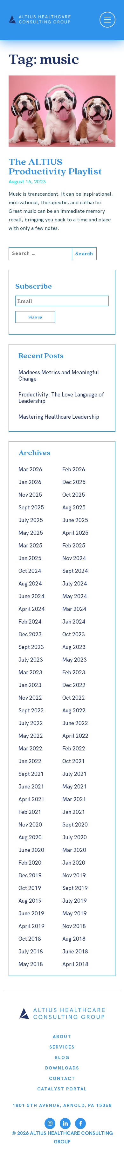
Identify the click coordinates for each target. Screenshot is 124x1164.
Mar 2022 (30, 749)
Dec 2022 (74, 685)
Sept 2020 (75, 825)
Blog (62, 1057)
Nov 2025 (30, 495)
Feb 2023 (73, 673)
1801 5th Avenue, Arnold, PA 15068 (62, 1105)
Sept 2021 (31, 774)
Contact (62, 1078)
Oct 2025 (73, 495)
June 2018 (75, 952)
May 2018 (30, 964)
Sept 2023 (31, 647)
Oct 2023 (73, 634)
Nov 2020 (30, 825)
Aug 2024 (30, 584)
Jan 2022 (29, 761)
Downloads (62, 1068)
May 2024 (74, 596)
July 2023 (30, 660)
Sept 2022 (31, 711)
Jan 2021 (73, 812)
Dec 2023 (30, 634)
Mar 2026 (30, 470)
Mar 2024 (74, 609)
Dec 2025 (74, 482)
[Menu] (107, 20)
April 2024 (31, 609)
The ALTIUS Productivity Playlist (55, 166)
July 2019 (74, 901)
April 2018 (75, 964)
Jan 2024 (73, 622)
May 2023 (74, 660)
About (62, 1036)
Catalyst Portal (62, 1089)
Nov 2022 (30, 698)
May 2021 (74, 787)
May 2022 (30, 736)
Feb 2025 (73, 546)
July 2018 (30, 952)
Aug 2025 (74, 508)
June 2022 (75, 723)
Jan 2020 (73, 863)
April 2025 (75, 533)
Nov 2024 (74, 558)
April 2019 (31, 926)
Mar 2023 (30, 673)
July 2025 (30, 520)
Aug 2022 (74, 711)
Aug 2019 (30, 901)
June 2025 (75, 520)
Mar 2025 (30, 546)
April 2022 (75, 736)
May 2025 (30, 533)
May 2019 (74, 914)
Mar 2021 (74, 799)
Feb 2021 (29, 812)
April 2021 (31, 799)
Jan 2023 (29, 685)
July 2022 (30, 723)
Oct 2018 (29, 939)
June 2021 (31, 787)
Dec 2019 (30, 876)
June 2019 (31, 914)
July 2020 (74, 837)
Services (62, 1047)
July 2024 (74, 584)
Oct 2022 (73, 698)
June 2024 (31, 596)
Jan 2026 (29, 482)
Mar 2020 (74, 850)
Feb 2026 (73, 470)
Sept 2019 (75, 888)
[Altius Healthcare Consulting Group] (62, 1018)
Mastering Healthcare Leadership (58, 417)
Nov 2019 (74, 876)
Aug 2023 (74, 647)
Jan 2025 (29, 558)
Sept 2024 (75, 571)
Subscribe (33, 286)
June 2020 (31, 850)
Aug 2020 (30, 837)
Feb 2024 (29, 622)
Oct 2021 (73, 761)
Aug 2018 (74, 939)
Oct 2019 (29, 888)
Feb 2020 (29, 863)
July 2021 (74, 774)
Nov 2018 (74, 926)
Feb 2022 (73, 749)
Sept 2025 (31, 508)
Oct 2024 (29, 571)
